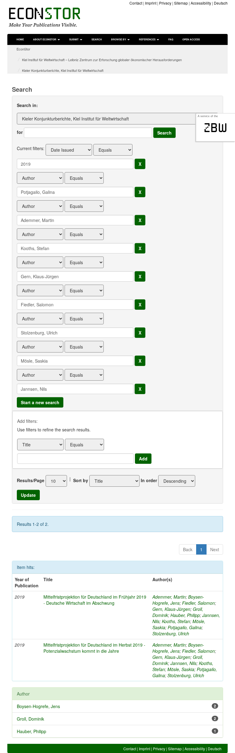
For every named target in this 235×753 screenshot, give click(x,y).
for (20, 132)
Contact (135, 3)
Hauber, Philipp (185, 615)
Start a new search (40, 402)
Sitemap (181, 3)
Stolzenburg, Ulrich (170, 633)
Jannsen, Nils (183, 663)
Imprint (150, 3)
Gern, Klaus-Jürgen (171, 609)
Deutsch (221, 3)
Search (96, 39)
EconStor (23, 48)
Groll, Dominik (30, 719)
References (147, 39)
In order (149, 480)
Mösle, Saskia (180, 669)
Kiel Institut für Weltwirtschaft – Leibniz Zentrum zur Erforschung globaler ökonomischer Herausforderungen (102, 59)
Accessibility (201, 3)
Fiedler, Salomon (198, 603)
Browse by (119, 39)
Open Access (191, 39)
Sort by (80, 480)
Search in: (27, 105)
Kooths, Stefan (176, 621)
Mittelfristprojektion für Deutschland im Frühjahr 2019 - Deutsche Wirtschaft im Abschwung (94, 600)
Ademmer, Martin (169, 597)
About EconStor (45, 39)
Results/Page (30, 480)
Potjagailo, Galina (185, 627)
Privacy (165, 3)
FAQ (170, 39)
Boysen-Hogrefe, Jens (178, 600)
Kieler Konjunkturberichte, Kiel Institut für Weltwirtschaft (62, 70)
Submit (74, 39)
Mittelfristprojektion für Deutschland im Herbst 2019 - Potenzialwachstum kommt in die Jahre (94, 648)
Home (20, 39)
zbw (215, 127)
